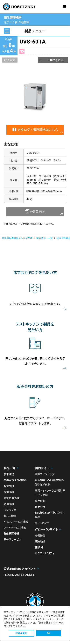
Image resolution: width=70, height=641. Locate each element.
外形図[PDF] (38, 211)
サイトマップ (42, 523)
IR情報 (39, 547)
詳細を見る (21, 633)
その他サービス (12, 539)
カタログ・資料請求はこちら (38, 129)
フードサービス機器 (15, 527)
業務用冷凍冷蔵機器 (15, 480)
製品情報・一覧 (44, 238)
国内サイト (42, 468)
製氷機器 (9, 474)
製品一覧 (9, 468)
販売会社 (40, 507)
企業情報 (40, 535)
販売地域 (40, 541)
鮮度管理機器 (11, 533)
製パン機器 (10, 516)
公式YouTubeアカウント (20, 568)
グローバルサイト (46, 529)
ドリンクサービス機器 (16, 521)
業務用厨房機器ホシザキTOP (17, 238)
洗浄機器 (9, 492)
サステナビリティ (44, 553)
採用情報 (40, 501)
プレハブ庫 (10, 510)
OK (48, 633)
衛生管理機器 (11, 498)
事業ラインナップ (44, 474)
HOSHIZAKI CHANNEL (19, 575)
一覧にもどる (55, 60)
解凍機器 (9, 486)
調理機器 (9, 504)
